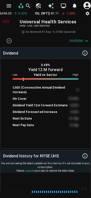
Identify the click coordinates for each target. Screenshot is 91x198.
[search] (28, 6)
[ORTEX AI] (51, 6)
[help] (85, 53)
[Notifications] (74, 5)
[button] (38, 6)
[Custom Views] (63, 6)
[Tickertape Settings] (87, 13)
